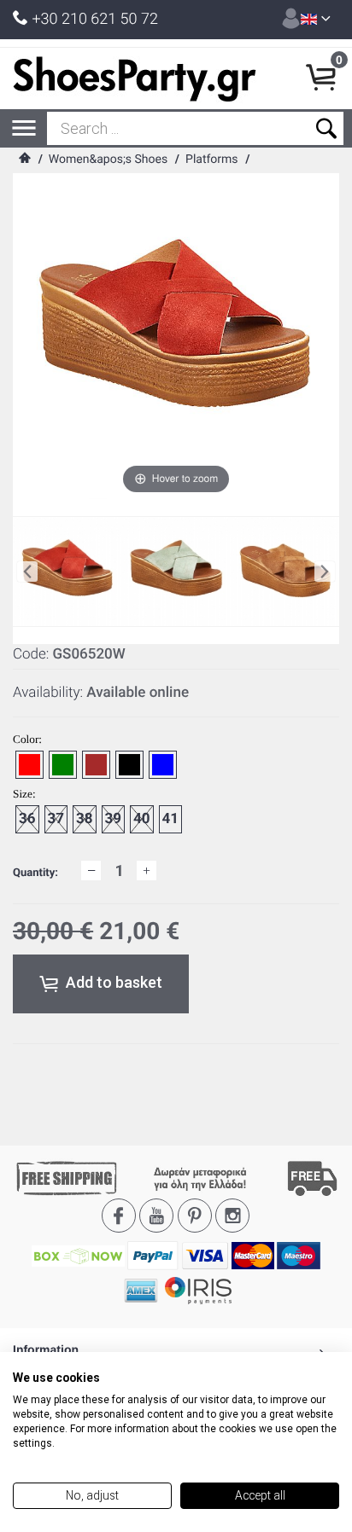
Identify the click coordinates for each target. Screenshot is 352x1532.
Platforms (211, 159)
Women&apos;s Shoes (108, 159)
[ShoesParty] (134, 78)
